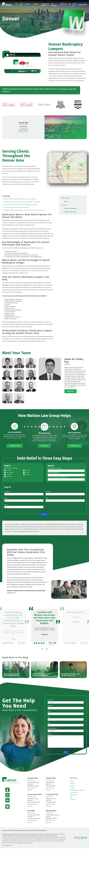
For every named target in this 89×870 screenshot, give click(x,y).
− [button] (50, 156)
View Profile (70, 391)
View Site (30, 790)
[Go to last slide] (42, 649)
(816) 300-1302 (31, 796)
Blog (69, 3)
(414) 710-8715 (49, 813)
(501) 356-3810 (31, 780)
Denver (66, 201)
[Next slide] (47, 649)
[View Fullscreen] (85, 154)
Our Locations (53, 4)
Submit (65, 752)
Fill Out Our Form (74, 445)
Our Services (44, 445)
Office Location (66, 198)
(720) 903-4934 (82, 4)
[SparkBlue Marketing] (80, 838)
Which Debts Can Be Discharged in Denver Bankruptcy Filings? (20, 204)
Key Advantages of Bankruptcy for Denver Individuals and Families (22, 201)
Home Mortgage (9, 472)
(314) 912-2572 (49, 796)
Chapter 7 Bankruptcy (70, 212)
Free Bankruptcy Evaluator (45, 4)
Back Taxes (27, 472)
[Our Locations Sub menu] (57, 4)
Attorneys (27, 3)
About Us (21, 4)
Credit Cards (8, 470)
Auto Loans (27, 470)
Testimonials (63, 3)
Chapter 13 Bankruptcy (70, 208)
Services (35, 3)
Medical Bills (9, 474)
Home (16, 3)
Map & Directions (23, 131)
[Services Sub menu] (38, 3)
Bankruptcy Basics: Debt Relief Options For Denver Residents (20, 199)
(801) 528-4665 (31, 813)
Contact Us (75, 4)
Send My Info (44, 514)
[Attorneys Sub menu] (31, 3)
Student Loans (28, 474)
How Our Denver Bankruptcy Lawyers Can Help (16, 207)
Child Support (9, 476)
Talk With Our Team (14, 445)
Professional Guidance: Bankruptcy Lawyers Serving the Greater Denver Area (24, 210)
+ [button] (50, 154)
